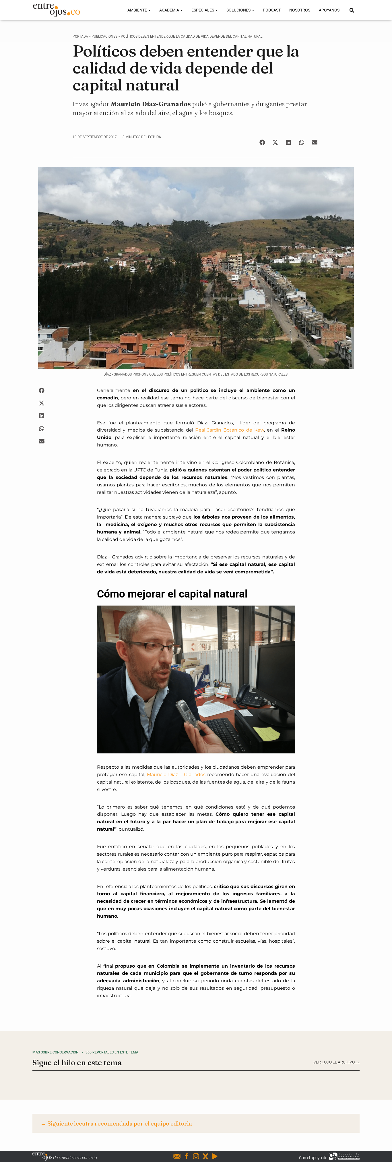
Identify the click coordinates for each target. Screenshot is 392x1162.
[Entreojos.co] (56, 10)
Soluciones (238, 10)
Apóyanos (329, 10)
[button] (262, 142)
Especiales (203, 10)
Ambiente (137, 10)
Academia (169, 10)
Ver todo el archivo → (336, 1062)
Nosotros (299, 10)
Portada (80, 36)
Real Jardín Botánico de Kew (229, 430)
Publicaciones (104, 36)
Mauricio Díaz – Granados (176, 774)
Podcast (272, 10)
